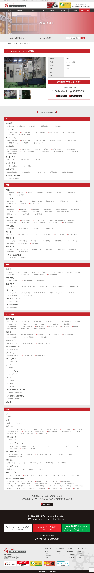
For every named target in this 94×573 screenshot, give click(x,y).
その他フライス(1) (35, 203)
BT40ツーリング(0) (50, 446)
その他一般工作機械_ (14, 255)
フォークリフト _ (13, 359)
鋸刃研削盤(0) (48, 211)
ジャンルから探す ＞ (47, 38)
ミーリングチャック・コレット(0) (16, 446)
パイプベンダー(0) (12, 343)
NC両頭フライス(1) (12, 143)
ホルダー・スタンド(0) (27, 433)
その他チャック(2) (42, 469)
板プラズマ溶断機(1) (12, 280)
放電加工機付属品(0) (67, 172)
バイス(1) (9, 416)
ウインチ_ (10, 377)
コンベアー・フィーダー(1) (14, 392)
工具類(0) (76, 488)
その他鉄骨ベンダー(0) (43, 343)
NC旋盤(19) (10, 126)
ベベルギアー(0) (36, 249)
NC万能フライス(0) (71, 140)
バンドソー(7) (25, 321)
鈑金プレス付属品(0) (58, 286)
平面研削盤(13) (11, 209)
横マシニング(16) (25, 132)
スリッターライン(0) (12, 301)
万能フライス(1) (65, 201)
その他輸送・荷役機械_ (15, 396)
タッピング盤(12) (53, 222)
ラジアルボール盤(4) (39, 220)
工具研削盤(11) (23, 211)
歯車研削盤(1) (49, 249)
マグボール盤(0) (25, 328)
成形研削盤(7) (23, 209)
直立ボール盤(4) (25, 220)
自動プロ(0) (10, 481)
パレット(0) (52, 486)
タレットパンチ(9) (12, 286)
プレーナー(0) (11, 234)
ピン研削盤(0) (26, 214)
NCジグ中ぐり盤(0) (26, 166)
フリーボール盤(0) (12, 222)
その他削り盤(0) (72, 234)
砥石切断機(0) (67, 324)
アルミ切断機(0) (54, 324)
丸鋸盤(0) (25, 324)
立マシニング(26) (12, 132)
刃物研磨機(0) (23, 243)
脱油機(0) (38, 481)
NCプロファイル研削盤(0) (28, 151)
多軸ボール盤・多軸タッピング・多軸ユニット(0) (63, 220)
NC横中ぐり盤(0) (12, 166)
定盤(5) (9, 423)
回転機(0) (75, 326)
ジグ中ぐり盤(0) (23, 228)
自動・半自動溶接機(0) (27, 334)
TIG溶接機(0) (41, 334)
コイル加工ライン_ (13, 298)
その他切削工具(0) (63, 463)
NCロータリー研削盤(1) (41, 149)
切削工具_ (10, 460)
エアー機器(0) (53, 488)
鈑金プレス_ (10, 284)
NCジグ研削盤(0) (44, 151)
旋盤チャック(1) (11, 469)
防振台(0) (9, 488)
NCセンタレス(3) (12, 151)
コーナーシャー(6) (24, 274)
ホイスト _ (10, 365)
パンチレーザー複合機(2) (28, 286)
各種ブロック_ (11, 437)
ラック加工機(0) (23, 251)
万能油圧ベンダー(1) (39, 292)
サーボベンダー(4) (71, 292)
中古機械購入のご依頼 (83, 555)
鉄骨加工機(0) (39, 326)
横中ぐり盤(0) (11, 228)
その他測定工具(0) (42, 433)
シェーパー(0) (36, 234)
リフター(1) (10, 386)
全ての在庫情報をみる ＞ (18, 38)
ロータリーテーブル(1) (13, 475)
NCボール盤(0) (11, 159)
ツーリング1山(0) (12, 448)
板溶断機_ (10, 278)
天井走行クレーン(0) (12, 355)
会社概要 (69, 548)
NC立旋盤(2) (21, 126)
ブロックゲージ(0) (37, 429)
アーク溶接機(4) (11, 334)
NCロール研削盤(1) (72, 151)
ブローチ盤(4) (23, 241)
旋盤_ (8, 190)
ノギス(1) (9, 429)
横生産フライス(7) (51, 201)
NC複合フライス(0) (40, 140)
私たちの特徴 (60, 548)
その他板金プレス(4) (73, 286)
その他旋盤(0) (20, 195)
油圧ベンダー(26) (25, 292)
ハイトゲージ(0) (65, 429)
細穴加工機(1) (53, 172)
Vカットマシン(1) (58, 272)
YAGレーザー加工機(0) (28, 337)
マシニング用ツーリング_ (16, 443)
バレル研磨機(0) (46, 241)
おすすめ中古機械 (61, 555)
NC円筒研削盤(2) (70, 149)
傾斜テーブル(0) (42, 475)
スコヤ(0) (77, 431)
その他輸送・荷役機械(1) (14, 398)
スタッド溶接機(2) (68, 334)
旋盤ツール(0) (11, 463)
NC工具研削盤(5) (58, 151)
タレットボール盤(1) (39, 222)
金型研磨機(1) (58, 241)
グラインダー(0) (65, 488)
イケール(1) (19, 423)
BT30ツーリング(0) (35, 446)
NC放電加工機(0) (26, 172)
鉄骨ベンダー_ (11, 340)
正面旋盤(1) (40, 192)
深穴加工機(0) (25, 222)
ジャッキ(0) (10, 486)
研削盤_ (9, 207)
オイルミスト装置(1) (65, 486)
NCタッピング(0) (24, 159)
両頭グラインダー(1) (12, 214)
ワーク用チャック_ (13, 466)
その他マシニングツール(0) (28, 448)
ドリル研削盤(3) (36, 211)
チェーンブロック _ (13, 371)
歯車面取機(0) (73, 249)
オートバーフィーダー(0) (25, 481)
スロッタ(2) (47, 234)
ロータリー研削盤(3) (61, 209)
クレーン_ (10, 353)
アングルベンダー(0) (27, 343)
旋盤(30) (20, 192)
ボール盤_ (10, 217)
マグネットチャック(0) (27, 469)
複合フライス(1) (11, 203)
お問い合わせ (75, 96)
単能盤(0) (9, 195)
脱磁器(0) (20, 486)
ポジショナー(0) (11, 328)
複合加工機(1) (44, 126)
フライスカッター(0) (35, 463)
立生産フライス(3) (37, 201)
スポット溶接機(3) (54, 334)
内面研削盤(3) (35, 209)
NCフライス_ (11, 138)
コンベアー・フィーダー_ (16, 390)
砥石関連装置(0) (69, 483)
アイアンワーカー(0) (39, 328)
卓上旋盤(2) (10, 192)
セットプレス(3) (44, 286)
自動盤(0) (49, 192)
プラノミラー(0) (23, 234)
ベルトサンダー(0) (72, 241)
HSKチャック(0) (79, 446)
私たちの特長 (31, 10)
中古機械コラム (71, 551)
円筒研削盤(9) (47, 209)
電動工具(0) (41, 488)
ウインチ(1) (10, 380)
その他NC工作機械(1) (13, 178)
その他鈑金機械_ (12, 305)
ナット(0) (69, 454)
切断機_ (9, 269)
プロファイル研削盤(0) (63, 211)
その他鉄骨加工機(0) (12, 349)
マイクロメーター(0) (22, 429)
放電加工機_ (10, 169)
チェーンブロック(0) (12, 374)
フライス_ (10, 198)
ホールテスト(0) (11, 433)
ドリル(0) (29, 454)
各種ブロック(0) (11, 440)
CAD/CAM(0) (79, 486)
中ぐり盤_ (10, 226)
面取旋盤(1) (60, 192)
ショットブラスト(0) (12, 324)
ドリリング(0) (11, 134)
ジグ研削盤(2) (75, 209)
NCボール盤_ (11, 157)
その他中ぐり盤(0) (49, 228)
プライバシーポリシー (84, 548)
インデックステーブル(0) (58, 475)
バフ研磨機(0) (11, 243)
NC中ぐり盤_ (11, 163)
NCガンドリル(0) (38, 159)
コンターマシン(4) (50, 321)
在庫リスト (60, 553)
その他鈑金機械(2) (12, 307)
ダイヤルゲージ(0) (52, 429)
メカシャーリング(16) (13, 272)
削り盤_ (9, 232)
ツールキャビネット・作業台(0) (25, 488)
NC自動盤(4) (32, 126)
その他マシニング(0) (24, 134)
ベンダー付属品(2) (12, 295)
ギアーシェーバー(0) (22, 249)
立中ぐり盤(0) (36, 228)
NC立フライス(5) (12, 140)
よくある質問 (74, 10)
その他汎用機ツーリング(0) (14, 456)
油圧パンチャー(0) (12, 321)
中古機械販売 (48, 555)
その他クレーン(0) (41, 355)
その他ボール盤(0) (68, 222)
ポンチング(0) (37, 321)
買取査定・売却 (49, 553)
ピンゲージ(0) (78, 429)
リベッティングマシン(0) (39, 324)
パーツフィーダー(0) (51, 481)
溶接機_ (9, 332)
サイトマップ (70, 557)
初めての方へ (20, 10)
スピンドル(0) (59, 454)
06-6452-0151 (77, 6)
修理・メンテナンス (50, 557)
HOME (9, 10)
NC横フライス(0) (25, 140)
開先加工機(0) (65, 326)
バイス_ (9, 414)
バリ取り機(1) (11, 274)
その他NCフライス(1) (39, 143)
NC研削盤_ (10, 146)
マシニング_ (11, 129)
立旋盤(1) (29, 192)
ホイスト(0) (10, 367)
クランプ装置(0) (40, 486)
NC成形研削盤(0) (25, 149)
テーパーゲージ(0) (53, 431)
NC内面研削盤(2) (56, 149)
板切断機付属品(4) (38, 274)
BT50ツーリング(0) (65, 446)
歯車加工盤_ (10, 246)
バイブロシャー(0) (44, 272)
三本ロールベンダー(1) (56, 292)
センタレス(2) (11, 211)
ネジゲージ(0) (39, 431)
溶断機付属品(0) (41, 280)
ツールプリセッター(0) (41, 483)
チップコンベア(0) (12, 483)
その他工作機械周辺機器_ (15, 478)
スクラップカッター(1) (73, 272)
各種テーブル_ (11, 472)
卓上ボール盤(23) (12, 220)
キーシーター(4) (59, 234)
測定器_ (9, 402)
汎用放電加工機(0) (12, 172)
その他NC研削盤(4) (12, 153)
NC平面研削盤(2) (12, 149)
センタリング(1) (11, 257)
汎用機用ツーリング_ (14, 452)
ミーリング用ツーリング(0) (14, 454)
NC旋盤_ (9, 123)
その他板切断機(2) (53, 274)
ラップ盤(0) (34, 241)
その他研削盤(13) (39, 214)
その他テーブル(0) (74, 475)
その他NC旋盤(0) (57, 126)
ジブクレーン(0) (27, 355)
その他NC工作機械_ (13, 175)
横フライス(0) (23, 201)
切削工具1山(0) (50, 463)
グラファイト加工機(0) (69, 132)
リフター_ (10, 383)
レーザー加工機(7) (28, 280)
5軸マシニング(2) (53, 132)
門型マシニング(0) (40, 132)
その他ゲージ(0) (66, 431)
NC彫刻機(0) (25, 143)
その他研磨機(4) (35, 243)
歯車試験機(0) (11, 251)
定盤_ (8, 420)
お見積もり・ (84, 10)
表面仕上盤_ (10, 238)
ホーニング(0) (11, 241)
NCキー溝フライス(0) (55, 140)
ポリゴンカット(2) (72, 192)
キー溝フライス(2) (78, 201)
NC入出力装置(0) (56, 483)
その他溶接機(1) (43, 337)
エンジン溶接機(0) (12, 337)
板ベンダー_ (10, 290)
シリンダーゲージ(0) (12, 431)
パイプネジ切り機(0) (65, 321)
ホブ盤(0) (9, 249)
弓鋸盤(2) (77, 321)
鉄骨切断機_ (10, 319)
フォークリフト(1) (12, 361)
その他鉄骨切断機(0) (26, 326)
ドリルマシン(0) (52, 326)
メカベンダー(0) (11, 292)
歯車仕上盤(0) (61, 249)
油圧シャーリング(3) (29, 272)
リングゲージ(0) (27, 431)
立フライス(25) (11, 201)
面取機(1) (23, 257)
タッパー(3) (22, 463)
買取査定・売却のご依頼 (84, 553)
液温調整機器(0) (65, 481)
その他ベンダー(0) (27, 295)
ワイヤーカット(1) (40, 172)
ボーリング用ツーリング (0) (43, 454)
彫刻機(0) (23, 203)
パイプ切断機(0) (11, 326)
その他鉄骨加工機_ (13, 346)
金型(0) (29, 486)
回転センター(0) (26, 483)
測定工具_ (10, 426)
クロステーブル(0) (29, 475)
